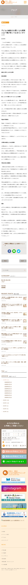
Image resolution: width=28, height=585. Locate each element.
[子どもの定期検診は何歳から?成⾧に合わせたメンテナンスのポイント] (25, 342)
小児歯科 (4, 552)
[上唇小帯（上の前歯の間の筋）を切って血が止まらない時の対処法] (25, 298)
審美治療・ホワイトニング (8, 561)
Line (14, 251)
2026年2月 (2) (8, 395)
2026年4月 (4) (8, 390)
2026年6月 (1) (8, 386)
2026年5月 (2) (8, 388)
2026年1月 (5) (8, 397)
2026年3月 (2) (8, 393)
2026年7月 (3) (8, 384)
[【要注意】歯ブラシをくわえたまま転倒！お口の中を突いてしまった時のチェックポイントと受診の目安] (25, 305)
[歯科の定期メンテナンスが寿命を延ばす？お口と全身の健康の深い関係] (25, 335)
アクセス (4, 537)
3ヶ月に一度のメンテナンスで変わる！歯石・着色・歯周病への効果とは (11, 327)
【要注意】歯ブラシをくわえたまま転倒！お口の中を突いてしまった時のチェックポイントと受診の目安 (11, 305)
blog (4, 22)
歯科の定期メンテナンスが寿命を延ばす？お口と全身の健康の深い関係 (11, 334)
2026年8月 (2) (8, 382)
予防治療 (4, 550)
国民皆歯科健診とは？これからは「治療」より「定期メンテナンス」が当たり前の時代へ (11, 320)
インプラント (5, 555)
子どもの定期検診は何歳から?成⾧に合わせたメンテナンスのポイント (11, 341)
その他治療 (4, 564)
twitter (18, 251)
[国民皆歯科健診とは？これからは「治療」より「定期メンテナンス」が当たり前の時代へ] (25, 321)
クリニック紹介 (5, 534)
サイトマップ (5, 540)
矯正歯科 (4, 558)
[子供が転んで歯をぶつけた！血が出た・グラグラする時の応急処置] (25, 314)
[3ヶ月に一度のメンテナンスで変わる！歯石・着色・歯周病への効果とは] (25, 328)
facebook (9, 251)
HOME (12, 16)
